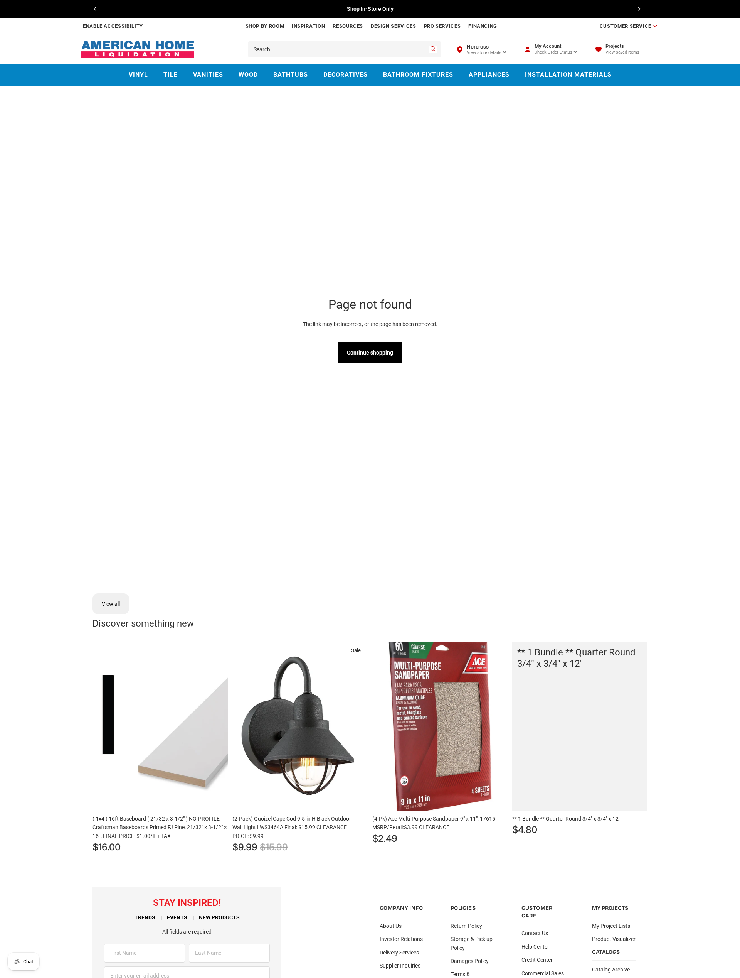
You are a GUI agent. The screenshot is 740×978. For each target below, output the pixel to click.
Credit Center (537, 960)
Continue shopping (370, 353)
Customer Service (625, 26)
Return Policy (466, 926)
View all (111, 604)
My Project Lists (611, 926)
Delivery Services (399, 952)
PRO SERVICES (442, 26)
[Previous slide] (95, 8)
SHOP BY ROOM (265, 26)
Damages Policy (470, 961)
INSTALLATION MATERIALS (568, 74)
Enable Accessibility (113, 26)
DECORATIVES (345, 74)
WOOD (248, 74)
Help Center (535, 947)
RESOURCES (348, 26)
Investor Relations (401, 939)
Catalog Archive (611, 969)
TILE (170, 74)
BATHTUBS (290, 74)
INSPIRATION (308, 26)
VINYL (138, 74)
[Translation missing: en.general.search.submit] (433, 49)
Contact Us (534, 933)
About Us (391, 926)
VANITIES (208, 74)
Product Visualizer (614, 939)
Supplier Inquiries (400, 966)
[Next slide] (639, 8)
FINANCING (482, 26)
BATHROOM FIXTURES (418, 74)
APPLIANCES (489, 74)
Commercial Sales (542, 973)
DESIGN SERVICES (393, 26)
